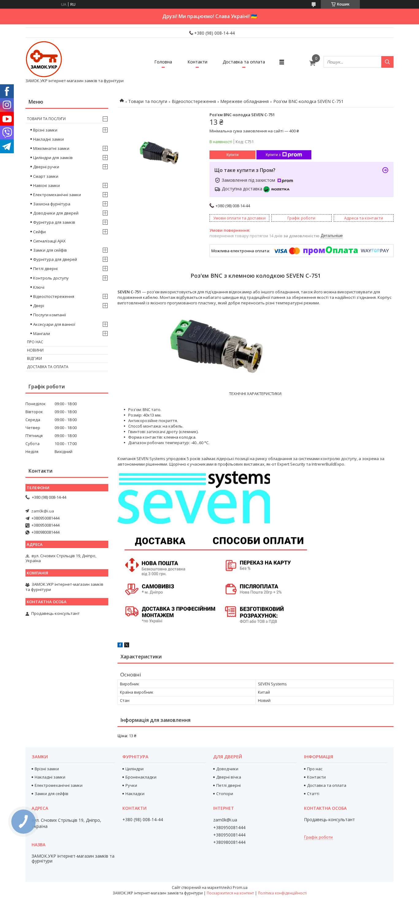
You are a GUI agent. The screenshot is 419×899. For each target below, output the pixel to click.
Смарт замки (45, 176)
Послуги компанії (49, 315)
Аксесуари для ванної (54, 324)
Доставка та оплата (244, 62)
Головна (163, 62)
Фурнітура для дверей (55, 259)
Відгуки (34, 358)
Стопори (224, 793)
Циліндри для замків (53, 157)
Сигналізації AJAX (49, 241)
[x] (126, 646)
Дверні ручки (46, 167)
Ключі (38, 287)
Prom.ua (240, 887)
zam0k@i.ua (42, 511)
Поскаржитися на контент (230, 893)
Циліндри (134, 768)
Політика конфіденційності (282, 893)
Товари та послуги (147, 101)
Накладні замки (48, 139)
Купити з (273, 155)
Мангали (41, 333)
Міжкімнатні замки (51, 148)
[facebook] (120, 646)
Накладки (134, 793)
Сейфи (39, 231)
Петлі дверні (45, 268)
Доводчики (227, 768)
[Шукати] (387, 62)
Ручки (131, 785)
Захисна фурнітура (51, 204)
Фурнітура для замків (54, 222)
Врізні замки (45, 130)
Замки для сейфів (50, 250)
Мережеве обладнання (244, 101)
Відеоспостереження (194, 101)
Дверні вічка (228, 777)
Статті (313, 793)
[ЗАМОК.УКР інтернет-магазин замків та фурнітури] (43, 59)
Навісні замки (46, 185)
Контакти (197, 62)
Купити (232, 155)
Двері (38, 305)
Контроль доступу (51, 278)
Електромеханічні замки (57, 194)
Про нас (35, 342)
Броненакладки (140, 777)
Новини (35, 350)
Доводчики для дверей (56, 213)
